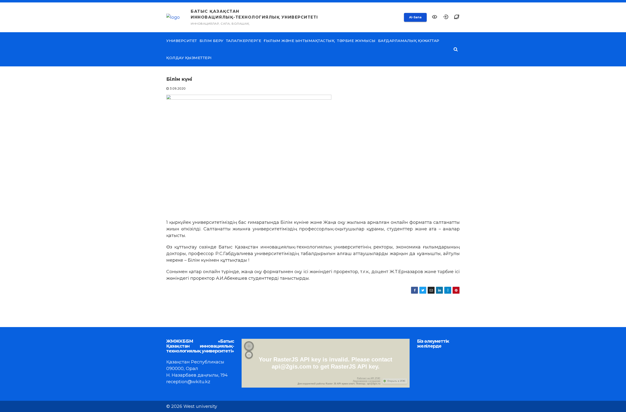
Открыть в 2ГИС (396, 381)
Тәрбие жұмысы (356, 40)
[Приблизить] (249, 346)
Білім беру (212, 40)
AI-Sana (415, 17)
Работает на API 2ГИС (368, 378)
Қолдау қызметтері (189, 57)
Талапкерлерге (243, 40)
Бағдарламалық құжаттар (408, 40)
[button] (457, 17)
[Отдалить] (249, 355)
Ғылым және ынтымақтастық (299, 40)
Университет (181, 40)
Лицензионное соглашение (366, 381)
